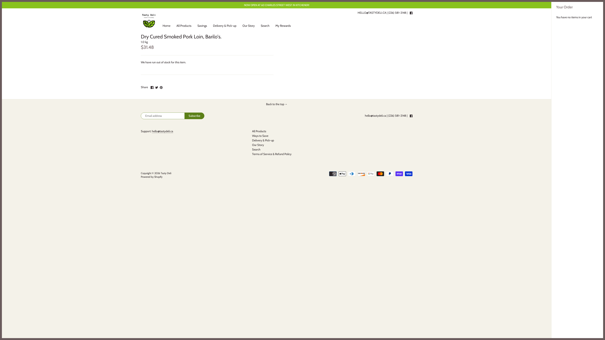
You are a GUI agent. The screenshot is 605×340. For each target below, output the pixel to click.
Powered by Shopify (151, 176)
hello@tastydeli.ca (375, 115)
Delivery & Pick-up (263, 140)
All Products (259, 131)
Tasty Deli (166, 173)
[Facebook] (411, 116)
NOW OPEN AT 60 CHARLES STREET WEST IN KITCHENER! (276, 5)
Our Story (258, 145)
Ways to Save (260, 136)
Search (256, 149)
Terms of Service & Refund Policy (271, 154)
